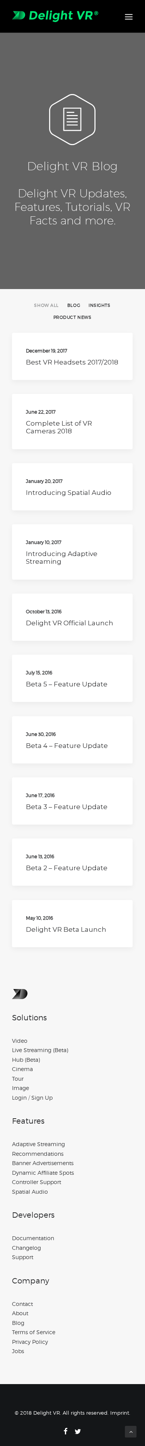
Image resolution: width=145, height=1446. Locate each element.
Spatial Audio (30, 1191)
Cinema (22, 1069)
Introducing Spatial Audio (68, 492)
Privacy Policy (30, 1341)
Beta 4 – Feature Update (67, 746)
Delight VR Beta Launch (66, 929)
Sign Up (42, 1097)
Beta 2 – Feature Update (66, 868)
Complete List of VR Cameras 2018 (59, 427)
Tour (18, 1078)
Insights (99, 305)
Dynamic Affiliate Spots (43, 1172)
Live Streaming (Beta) (40, 1050)
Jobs (18, 1351)
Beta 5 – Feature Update (66, 684)
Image (20, 1088)
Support (22, 1257)
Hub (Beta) (26, 1059)
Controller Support (36, 1182)
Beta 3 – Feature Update (66, 807)
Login (19, 1097)
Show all (46, 305)
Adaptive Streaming (38, 1144)
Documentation (33, 1238)
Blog (73, 305)
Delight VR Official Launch (69, 623)
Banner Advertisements (42, 1163)
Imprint (119, 1413)
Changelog (26, 1247)
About (20, 1313)
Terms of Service (33, 1332)
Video (19, 1040)
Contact (22, 1304)
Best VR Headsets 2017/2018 (72, 362)
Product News (72, 317)
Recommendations (37, 1153)
